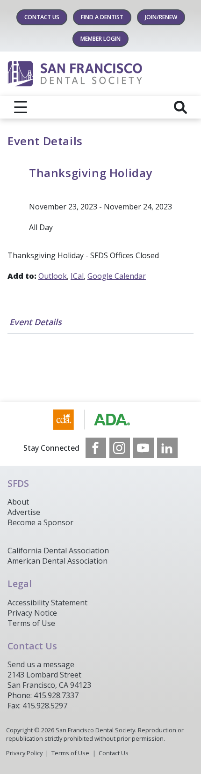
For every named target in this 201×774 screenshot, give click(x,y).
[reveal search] (180, 107)
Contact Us (41, 17)
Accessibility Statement (47, 602)
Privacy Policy (24, 753)
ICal (77, 276)
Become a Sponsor (40, 522)
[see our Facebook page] (96, 448)
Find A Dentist (102, 17)
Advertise (23, 512)
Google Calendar (116, 276)
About (18, 502)
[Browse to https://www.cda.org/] (100, 419)
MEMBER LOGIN (100, 39)
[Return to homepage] (100, 74)
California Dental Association (58, 550)
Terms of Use (31, 623)
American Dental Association (57, 561)
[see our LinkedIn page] (167, 448)
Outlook (52, 276)
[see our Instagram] (119, 448)
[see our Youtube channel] (143, 448)
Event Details (35, 321)
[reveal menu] (20, 107)
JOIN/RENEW (161, 17)
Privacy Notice (32, 613)
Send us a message (40, 664)
